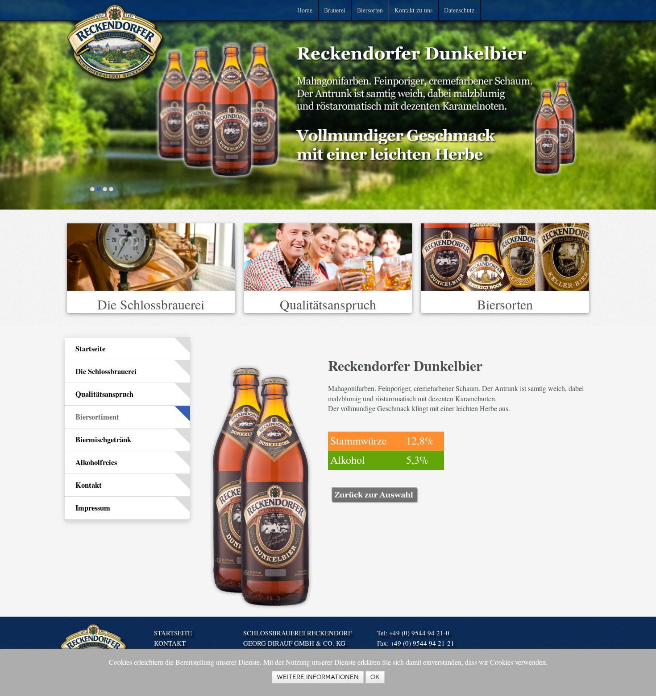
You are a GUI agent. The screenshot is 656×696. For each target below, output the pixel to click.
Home (304, 10)
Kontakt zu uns (413, 10)
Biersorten (370, 10)
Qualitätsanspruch (328, 304)
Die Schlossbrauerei (150, 304)
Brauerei (334, 10)
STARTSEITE (173, 632)
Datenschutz (459, 10)
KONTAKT (170, 642)
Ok (375, 677)
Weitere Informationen (318, 677)
